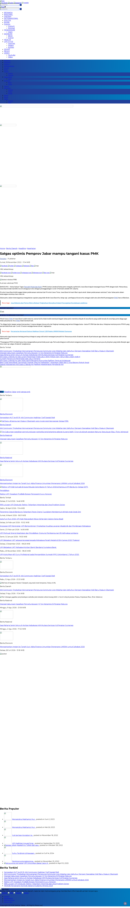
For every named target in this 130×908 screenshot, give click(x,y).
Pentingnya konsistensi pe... (23, 861)
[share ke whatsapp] (18, 266)
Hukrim (7, 24)
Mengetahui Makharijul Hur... (24, 819)
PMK (116, 298)
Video (10, 57)
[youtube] (25, 3)
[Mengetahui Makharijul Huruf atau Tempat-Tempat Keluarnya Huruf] (8, 827)
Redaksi (3, 259)
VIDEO (7, 53)
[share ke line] (32, 266)
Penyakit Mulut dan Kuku (33, 287)
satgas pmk (25, 392)
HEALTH (7, 40)
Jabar (14, 392)
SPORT (7, 49)
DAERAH (7, 16)
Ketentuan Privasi (9, 900)
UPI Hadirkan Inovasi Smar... (23, 843)
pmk (19, 392)
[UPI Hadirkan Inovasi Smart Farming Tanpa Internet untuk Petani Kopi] (8, 843)
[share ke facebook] (4, 266)
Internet (11, 43)
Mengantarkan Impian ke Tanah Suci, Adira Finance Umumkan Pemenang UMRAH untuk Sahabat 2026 (42, 647)
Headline (22, 248)
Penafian (6, 896)
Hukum (11, 26)
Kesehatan (31, 248)
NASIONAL (8, 15)
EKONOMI (8, 34)
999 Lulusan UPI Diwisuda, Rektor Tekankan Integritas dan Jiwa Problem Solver (36, 884)
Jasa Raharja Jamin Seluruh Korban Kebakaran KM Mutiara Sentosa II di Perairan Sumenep (36, 625)
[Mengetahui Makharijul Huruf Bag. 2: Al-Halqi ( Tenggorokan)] (8, 819)
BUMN (6, 22)
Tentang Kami (8, 902)
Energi (11, 38)
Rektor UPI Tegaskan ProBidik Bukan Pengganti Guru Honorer (30, 882)
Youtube (11, 55)
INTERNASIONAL (11, 18)
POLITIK (7, 20)
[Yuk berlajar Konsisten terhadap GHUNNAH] (8, 835)
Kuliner (11, 47)
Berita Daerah (11, 248)
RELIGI (7, 51)
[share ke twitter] (11, 266)
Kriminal (11, 28)
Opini (10, 32)
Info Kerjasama (8, 898)
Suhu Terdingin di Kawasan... (23, 853)
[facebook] (4, 3)
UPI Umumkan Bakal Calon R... (36, 863)
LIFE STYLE (8, 42)
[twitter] (10, 3)
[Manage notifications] (125, 903)
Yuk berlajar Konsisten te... (22, 835)
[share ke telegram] (26, 266)
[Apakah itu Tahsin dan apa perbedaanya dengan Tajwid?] (10, 845)
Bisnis (10, 36)
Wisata (11, 45)
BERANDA (8, 13)
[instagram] (17, 3)
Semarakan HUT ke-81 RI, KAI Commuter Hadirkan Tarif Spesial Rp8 (27, 576)
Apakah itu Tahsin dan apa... (28, 845)
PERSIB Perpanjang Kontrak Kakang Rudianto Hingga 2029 (28, 886)
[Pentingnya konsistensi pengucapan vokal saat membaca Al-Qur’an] (8, 861)
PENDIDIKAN (9, 30)
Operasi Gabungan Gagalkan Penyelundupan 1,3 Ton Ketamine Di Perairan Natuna (33, 604)
